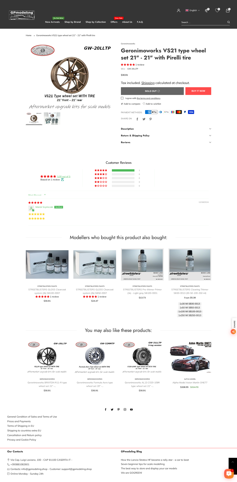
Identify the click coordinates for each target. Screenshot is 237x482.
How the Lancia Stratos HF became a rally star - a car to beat (155, 459)
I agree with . (143, 98)
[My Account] (178, 12)
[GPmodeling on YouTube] (131, 410)
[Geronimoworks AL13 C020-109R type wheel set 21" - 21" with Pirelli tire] (142, 357)
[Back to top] (233, 462)
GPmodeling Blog (131, 451)
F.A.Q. (140, 21)
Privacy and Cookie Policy (21, 439)
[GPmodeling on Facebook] (106, 410)
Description (127, 129)
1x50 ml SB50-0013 (190, 307)
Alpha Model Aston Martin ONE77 (190, 382)
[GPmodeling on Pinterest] (118, 410)
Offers (114, 21)
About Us (127, 21)
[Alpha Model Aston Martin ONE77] (189, 357)
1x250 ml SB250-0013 (189, 315)
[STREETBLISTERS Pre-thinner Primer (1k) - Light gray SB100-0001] (142, 264)
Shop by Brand (72, 21)
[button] (193, 10)
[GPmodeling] (21, 15)
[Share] (137, 118)
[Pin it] (150, 118)
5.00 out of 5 (63, 176)
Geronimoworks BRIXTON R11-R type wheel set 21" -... (47, 384)
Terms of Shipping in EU (20, 425)
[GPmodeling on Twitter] (112, 410)
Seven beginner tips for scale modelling (143, 464)
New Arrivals (52, 21)
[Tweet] (144, 118)
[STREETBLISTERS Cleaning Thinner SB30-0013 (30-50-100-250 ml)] (189, 264)
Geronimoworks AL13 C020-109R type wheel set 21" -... (142, 384)
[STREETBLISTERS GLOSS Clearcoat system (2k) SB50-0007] (94, 264)
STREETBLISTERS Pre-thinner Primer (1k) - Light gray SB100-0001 (142, 291)
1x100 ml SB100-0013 (189, 311)
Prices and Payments (19, 421)
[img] (35, 202)
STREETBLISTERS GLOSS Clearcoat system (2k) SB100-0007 (47, 291)
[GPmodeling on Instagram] (125, 410)
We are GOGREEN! (131, 472)
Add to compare (131, 103)
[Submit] (228, 22)
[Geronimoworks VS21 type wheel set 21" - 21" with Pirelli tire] (71, 76)
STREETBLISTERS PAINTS (47, 286)
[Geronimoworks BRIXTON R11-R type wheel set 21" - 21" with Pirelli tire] (47, 357)
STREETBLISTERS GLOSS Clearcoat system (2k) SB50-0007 (95, 291)
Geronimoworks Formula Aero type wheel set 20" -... (95, 384)
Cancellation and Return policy (24, 435)
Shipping (148, 83)
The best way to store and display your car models (149, 468)
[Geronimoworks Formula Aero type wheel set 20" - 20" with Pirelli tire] (94, 357)
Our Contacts (15, 451)
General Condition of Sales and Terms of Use (32, 416)
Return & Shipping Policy (135, 135)
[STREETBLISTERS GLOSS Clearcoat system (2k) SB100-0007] (47, 264)
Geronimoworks (128, 43)
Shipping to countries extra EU (24, 430)
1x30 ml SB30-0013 (190, 304)
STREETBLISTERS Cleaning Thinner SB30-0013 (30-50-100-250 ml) (189, 291)
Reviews (125, 142)
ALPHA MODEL (190, 379)
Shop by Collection (96, 21)
